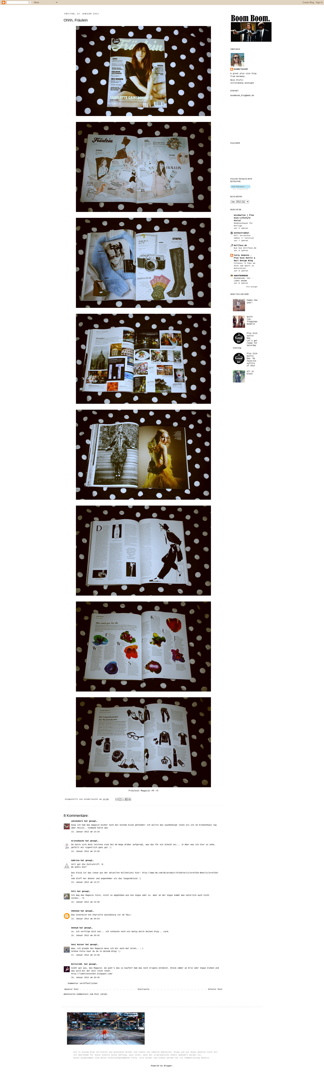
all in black (250, 372)
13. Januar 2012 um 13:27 (85, 882)
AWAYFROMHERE (241, 276)
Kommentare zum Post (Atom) (92, 994)
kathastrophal (241, 233)
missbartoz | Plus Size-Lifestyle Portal (244, 218)
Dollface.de (240, 245)
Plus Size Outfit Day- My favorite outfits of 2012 (252, 359)
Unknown (75, 911)
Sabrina (75, 860)
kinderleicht (241, 69)
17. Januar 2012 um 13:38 (85, 955)
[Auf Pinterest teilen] (129, 799)
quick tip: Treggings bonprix (252, 320)
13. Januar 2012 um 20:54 (85, 919)
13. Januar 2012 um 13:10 (85, 832)
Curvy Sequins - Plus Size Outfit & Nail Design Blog (244, 258)
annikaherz (77, 821)
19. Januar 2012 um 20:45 (85, 977)
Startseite (143, 989)
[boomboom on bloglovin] (240, 189)
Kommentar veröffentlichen (82, 983)
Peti (73, 891)
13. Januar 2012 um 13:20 (85, 851)
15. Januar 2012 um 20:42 (85, 935)
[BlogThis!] (120, 799)
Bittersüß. (77, 964)
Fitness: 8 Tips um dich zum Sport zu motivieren (244, 265)
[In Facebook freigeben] (126, 799)
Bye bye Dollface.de (245, 248)
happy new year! (252, 301)
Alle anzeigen (251, 287)
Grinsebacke (77, 841)
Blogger (168, 1066)
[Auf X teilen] (123, 799)
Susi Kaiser (77, 944)
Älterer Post (215, 989)
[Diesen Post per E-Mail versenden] (116, 799)
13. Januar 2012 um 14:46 (85, 902)
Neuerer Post (71, 989)
